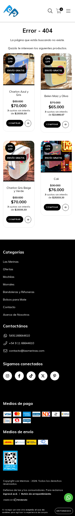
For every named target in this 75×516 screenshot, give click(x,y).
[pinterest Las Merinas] (54, 375)
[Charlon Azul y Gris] (28, 123)
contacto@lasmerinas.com (26, 350)
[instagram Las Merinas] (7, 375)
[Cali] (65, 207)
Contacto (9, 307)
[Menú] (68, 11)
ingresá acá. (10, 493)
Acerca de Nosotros (16, 314)
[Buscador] (50, 11)
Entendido (64, 511)
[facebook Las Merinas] (19, 375)
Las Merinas (11, 261)
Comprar (15, 123)
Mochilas (8, 277)
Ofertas (8, 269)
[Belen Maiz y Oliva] (65, 124)
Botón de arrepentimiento (36, 493)
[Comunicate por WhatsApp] (68, 497)
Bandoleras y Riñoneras (18, 292)
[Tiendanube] (15, 500)
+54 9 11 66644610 (21, 343)
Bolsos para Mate (14, 299)
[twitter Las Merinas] (42, 375)
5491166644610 (19, 335)
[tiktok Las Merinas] (31, 375)
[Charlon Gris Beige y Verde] (28, 219)
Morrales (8, 284)
